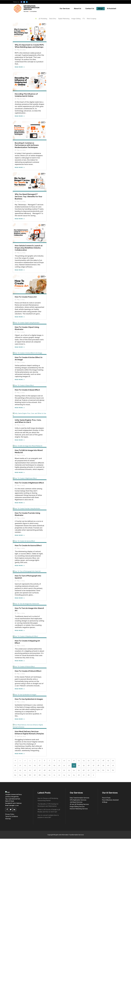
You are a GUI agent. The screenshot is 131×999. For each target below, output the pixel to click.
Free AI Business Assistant (110, 800)
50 (54, 770)
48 (44, 770)
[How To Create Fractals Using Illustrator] (26, 508)
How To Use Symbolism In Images (29, 699)
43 (20, 770)
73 (64, 775)
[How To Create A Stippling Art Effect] (25, 636)
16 (93, 760)
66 (30, 775)
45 (30, 770)
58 (93, 770)
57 (88, 770)
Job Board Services (76, 802)
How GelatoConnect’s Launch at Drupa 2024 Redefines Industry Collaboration (28, 248)
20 (113, 760)
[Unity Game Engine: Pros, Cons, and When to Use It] (30, 414)
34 (79, 765)
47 (39, 770)
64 (20, 775)
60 (103, 770)
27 (44, 765)
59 (98, 770)
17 (98, 760)
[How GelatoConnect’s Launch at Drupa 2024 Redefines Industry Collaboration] (30, 232)
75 (74, 775)
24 (30, 765)
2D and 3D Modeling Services (79, 804)
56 (83, 770)
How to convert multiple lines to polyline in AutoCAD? (48, 816)
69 (44, 775)
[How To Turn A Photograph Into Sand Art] (27, 571)
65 (25, 775)
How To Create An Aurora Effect (28, 545)
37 (93, 765)
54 (74, 770)
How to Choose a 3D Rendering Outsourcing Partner (48, 799)
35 (83, 765)
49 (49, 770)
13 (79, 760)
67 (35, 775)
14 (83, 760)
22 (20, 765)
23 (25, 765)
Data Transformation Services (79, 798)
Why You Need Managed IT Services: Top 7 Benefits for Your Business (28, 196)
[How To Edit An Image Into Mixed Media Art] (27, 446)
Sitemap (8, 818)
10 (64, 760)
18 (103, 760)
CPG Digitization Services (78, 800)
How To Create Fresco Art (26, 297)
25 (35, 765)
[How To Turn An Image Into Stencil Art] (26, 604)
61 (108, 770)
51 (59, 770)
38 (98, 765)
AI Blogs (104, 802)
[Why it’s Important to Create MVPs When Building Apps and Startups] (30, 32)
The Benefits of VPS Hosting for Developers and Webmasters (48, 805)
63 (15, 775)
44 (25, 770)
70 (49, 775)
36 (88, 765)
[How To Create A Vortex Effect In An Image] (27, 353)
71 (54, 775)
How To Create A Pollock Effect (28, 671)
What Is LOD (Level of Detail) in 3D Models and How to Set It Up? (49, 811)
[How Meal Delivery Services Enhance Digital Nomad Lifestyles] (30, 726)
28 (49, 765)
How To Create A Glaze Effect (27, 390)
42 (15, 770)
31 (64, 765)
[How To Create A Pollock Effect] (24, 666)
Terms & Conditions (11, 816)
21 (15, 765)
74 (69, 775)
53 (69, 770)
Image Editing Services (77, 806)
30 (59, 765)
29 (54, 765)
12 (74, 760)
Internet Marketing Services (79, 808)
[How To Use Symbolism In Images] (24, 694)
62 (113, 770)
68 (40, 775)
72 (59, 775)
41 (113, 765)
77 (83, 775)
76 (79, 775)
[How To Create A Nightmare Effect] (25, 478)
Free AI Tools (106, 798)
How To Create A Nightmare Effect (29, 483)
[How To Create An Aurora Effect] (24, 541)
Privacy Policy (9, 814)
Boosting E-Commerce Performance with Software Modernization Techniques (27, 145)
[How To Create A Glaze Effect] (23, 385)
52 (64, 770)
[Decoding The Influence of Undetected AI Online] (30, 81)
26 (39, 765)
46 (35, 770)
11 (69, 760)
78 (88, 775)
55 (79, 770)
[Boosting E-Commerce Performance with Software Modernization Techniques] (30, 130)
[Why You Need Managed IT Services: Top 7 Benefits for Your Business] (30, 181)
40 (108, 765)
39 (103, 765)
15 (88, 760)
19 (108, 760)
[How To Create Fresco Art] (30, 284)
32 (69, 765)
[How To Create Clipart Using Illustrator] (26, 322)
